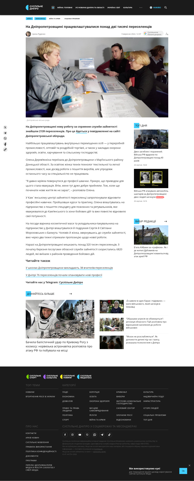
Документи (32, 456)
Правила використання (39, 447)
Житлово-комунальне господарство (128, 402)
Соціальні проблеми (72, 19)
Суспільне (98, 449)
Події (65, 392)
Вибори (120, 396)
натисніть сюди (99, 451)
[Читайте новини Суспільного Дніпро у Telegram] (102, 434)
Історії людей (151, 408)
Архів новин (32, 437)
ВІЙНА (29, 19)
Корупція (94, 392)
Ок (183, 471)
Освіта (93, 396)
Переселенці (40, 19)
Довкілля (67, 401)
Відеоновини (123, 419)
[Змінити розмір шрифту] (167, 34)
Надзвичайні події (153, 396)
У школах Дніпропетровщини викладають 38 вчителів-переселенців (69, 268)
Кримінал (121, 392)
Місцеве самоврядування (98, 409)
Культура (127, 7)
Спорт (65, 419)
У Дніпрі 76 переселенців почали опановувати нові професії (64, 275)
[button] (5, 127)
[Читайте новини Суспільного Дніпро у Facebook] (65, 434)
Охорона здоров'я (99, 401)
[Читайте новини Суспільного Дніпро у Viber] (87, 434)
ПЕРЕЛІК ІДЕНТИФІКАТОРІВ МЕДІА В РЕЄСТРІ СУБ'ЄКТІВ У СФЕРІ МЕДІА (40, 467)
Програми (31, 460)
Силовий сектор (125, 408)
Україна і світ (113, 7)
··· (140, 7)
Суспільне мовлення (37, 442)
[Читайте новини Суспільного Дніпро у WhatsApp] (94, 434)
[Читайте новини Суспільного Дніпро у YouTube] (79, 434)
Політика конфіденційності (41, 451)
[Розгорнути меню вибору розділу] (53, 7)
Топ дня (147, 419)
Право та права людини (70, 409)
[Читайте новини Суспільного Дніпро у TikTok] (109, 434)
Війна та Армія (54, 19)
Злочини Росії (124, 415)
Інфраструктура (151, 401)
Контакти (31, 433)
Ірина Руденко (38, 34)
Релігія (93, 415)
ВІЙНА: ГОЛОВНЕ (64, 7)
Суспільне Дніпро (71, 282)
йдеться (81, 131)
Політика (67, 415)
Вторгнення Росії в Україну (40, 396)
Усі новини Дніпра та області (89, 7)
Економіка (68, 396)
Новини (30, 392)
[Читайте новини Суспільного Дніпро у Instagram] (72, 434)
